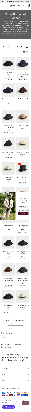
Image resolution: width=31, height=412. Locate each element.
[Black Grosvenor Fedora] (8, 296)
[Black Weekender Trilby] (8, 242)
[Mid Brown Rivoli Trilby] (22, 90)
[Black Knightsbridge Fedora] (8, 63)
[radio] (24, 52)
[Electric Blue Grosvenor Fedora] (22, 63)
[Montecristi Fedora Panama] (22, 143)
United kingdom (14, 388)
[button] (2, 6)
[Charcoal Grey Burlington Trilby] (22, 269)
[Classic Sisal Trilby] (22, 116)
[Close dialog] (30, 193)
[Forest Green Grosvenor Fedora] (8, 116)
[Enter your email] (28, 338)
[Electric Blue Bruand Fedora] (8, 90)
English (3, 388)
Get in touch (5, 368)
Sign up (23, 213)
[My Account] (25, 5)
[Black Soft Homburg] (8, 143)
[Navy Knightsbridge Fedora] (22, 242)
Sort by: (8, 47)
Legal (3, 380)
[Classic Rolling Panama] (8, 168)
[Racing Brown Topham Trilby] (8, 269)
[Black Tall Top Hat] (22, 168)
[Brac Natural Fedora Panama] (22, 296)
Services (4, 374)
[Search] (23, 5)
